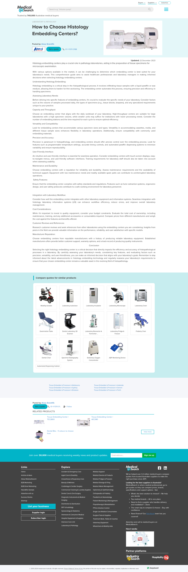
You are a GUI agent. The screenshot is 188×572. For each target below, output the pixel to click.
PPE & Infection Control (101, 508)
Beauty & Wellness (67, 483)
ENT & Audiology (67, 507)
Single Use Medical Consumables (105, 512)
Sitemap (24, 501)
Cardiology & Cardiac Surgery (71, 486)
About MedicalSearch (28, 479)
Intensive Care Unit (68, 522)
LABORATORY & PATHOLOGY (44, 22)
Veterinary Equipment (100, 523)
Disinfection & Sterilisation (70, 504)
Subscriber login (38, 518)
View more (148, 432)
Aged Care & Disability (69, 475)
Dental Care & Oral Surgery (71, 493)
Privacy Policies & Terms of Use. (73, 568)
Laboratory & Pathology (69, 526)
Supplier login (38, 512)
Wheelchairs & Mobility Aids (103, 526)
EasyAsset (150, 514)
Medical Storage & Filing (101, 483)
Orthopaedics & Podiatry (101, 493)
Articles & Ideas (26, 475)
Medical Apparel (99, 472)
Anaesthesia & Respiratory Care (72, 479)
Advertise (164, 3)
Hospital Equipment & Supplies (72, 518)
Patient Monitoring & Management (105, 501)
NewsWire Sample (27, 490)
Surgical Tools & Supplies (102, 515)
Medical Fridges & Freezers (102, 479)
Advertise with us (27, 493)
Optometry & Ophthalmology (103, 490)
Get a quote (54, 49)
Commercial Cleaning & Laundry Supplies (76, 490)
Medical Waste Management (103, 486)
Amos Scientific (47, 44)
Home (23, 472)
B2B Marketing (26, 483)
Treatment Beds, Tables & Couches (105, 519)
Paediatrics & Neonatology (102, 497)
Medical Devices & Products (103, 475)
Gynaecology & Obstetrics (70, 511)
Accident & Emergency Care (71, 472)
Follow (69, 407)
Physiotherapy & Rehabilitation (104, 504)
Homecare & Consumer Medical (72, 515)
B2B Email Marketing (28, 486)
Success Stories (26, 497)
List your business (38, 506)
